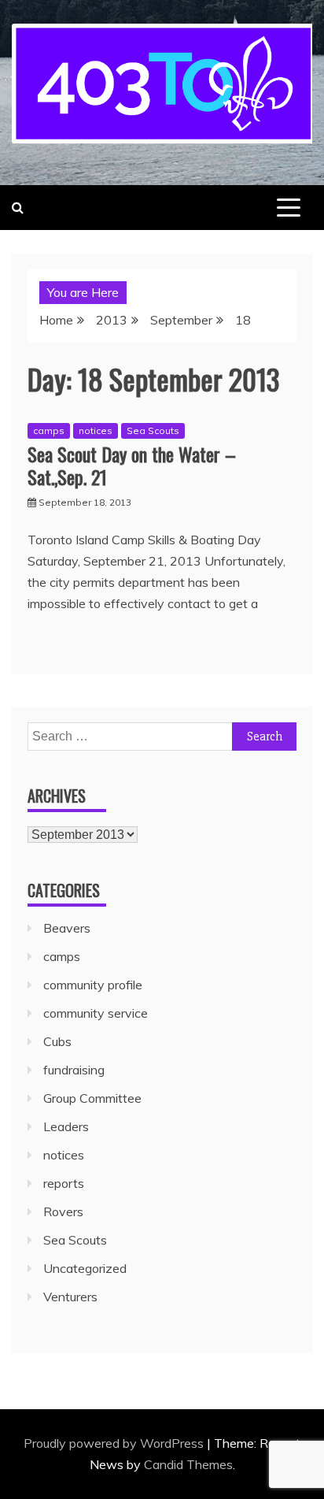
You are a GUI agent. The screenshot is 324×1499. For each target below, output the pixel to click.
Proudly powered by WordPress (115, 1443)
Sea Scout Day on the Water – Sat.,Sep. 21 (132, 465)
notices (95, 430)
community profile (92, 985)
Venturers (70, 1296)
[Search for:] (162, 736)
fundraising (74, 1070)
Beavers (66, 928)
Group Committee (92, 1098)
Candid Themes (188, 1464)
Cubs (57, 1041)
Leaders (66, 1126)
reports (63, 1183)
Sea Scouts (153, 430)
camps (48, 430)
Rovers (63, 1211)
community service (95, 1013)
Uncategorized (85, 1268)
